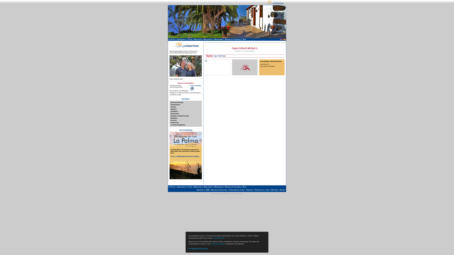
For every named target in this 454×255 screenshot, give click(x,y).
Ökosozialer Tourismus (233, 39)
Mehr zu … (186, 156)
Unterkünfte (181, 39)
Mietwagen (198, 39)
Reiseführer (218, 39)
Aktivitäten (174, 111)
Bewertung (221, 56)
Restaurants (208, 39)
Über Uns (274, 190)
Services (174, 120)
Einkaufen (174, 118)
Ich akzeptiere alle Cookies (198, 248)
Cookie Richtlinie (218, 238)
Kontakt (283, 190)
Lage (215, 56)
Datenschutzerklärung (219, 190)
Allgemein (209, 56)
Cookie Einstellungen (236, 190)
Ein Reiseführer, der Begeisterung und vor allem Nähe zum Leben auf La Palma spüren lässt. (185, 151)
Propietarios (259, 190)
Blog (244, 39)
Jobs (267, 190)
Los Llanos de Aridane (248, 51)
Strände (173, 107)
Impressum (200, 190)
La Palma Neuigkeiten (178, 125)
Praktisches (175, 122)
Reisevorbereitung (177, 102)
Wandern (174, 109)
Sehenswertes (175, 105)
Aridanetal (238, 51)
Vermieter (249, 190)
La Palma (171, 39)
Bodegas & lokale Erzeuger (180, 116)
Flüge (190, 39)
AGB (207, 190)
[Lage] (217, 75)
